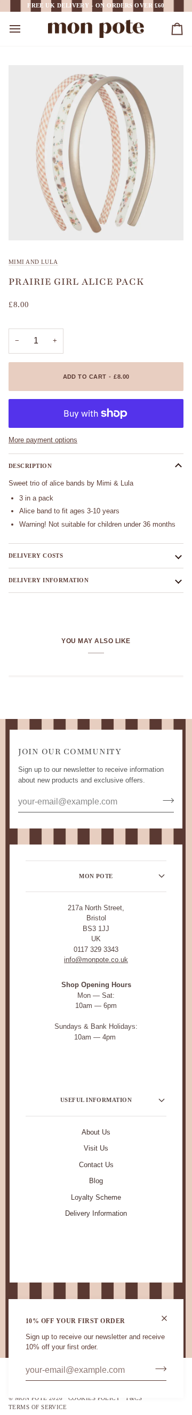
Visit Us (96, 1148)
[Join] (157, 1369)
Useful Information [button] (96, 1100)
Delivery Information (96, 1213)
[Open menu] (25, 29)
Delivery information (49, 580)
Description (30, 466)
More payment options (43, 440)
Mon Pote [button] (96, 876)
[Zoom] (28, 220)
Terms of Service (38, 1407)
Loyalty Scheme (96, 1197)
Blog (96, 1181)
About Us (96, 1132)
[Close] (168, 1318)
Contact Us (96, 1165)
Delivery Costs (36, 555)
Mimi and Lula (33, 262)
